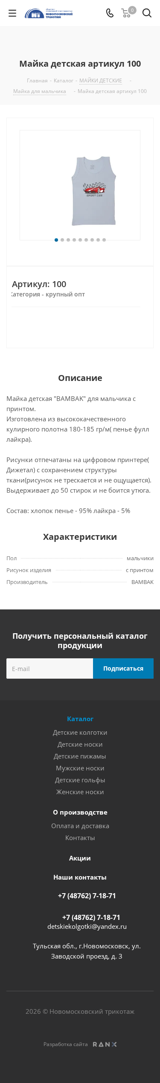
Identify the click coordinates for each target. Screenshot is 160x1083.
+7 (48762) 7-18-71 (87, 895)
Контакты (80, 837)
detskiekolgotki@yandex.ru (87, 926)
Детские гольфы (80, 780)
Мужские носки (80, 768)
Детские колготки (80, 732)
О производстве (80, 812)
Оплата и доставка (80, 825)
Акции (80, 858)
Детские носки (80, 744)
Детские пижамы (80, 756)
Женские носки (80, 791)
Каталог (80, 718)
